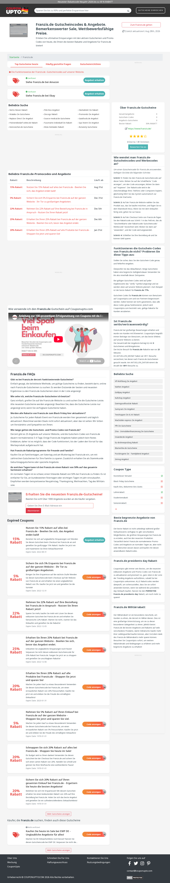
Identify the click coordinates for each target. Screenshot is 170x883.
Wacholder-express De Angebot (128, 420)
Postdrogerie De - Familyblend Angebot (132, 453)
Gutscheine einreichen (150, 10)
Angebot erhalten (94, 80)
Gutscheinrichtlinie (90, 64)
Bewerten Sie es (138, 146)
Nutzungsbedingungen (98, 862)
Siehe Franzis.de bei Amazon (42, 82)
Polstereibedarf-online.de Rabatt (23, 122)
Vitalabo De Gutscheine (19, 114)
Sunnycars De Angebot (125, 409)
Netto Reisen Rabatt (18, 110)
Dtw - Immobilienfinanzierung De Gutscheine (134, 431)
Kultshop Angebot (123, 398)
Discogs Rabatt (51, 114)
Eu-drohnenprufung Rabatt (126, 442)
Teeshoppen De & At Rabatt (127, 414)
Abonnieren (33, 510)
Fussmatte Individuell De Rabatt (58, 122)
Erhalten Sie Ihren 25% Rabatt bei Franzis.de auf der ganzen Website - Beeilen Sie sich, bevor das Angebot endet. (57, 221)
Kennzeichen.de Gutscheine (21, 127)
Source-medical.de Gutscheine (57, 118)
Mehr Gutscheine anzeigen (58, 814)
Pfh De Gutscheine (123, 426)
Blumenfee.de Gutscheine (126, 448)
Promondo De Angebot (89, 114)
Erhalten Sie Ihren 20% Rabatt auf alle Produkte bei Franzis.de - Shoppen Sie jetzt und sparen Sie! (58, 232)
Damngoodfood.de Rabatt (126, 403)
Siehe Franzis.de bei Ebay (40, 95)
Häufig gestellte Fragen (58, 64)
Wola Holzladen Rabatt (54, 127)
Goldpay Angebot (122, 392)
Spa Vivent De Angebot (89, 122)
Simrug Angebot (122, 459)
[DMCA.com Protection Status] (135, 877)
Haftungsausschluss (57, 862)
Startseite (14, 57)
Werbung (12, 862)
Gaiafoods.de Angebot (88, 118)
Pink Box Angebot (52, 110)
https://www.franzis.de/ (139, 128)
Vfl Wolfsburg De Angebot (126, 381)
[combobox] (82, 10)
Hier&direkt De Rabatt (88, 110)
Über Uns (12, 858)
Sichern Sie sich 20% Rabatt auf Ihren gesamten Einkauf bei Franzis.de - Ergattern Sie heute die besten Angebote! (51, 783)
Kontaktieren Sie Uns (97, 858)
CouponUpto (13, 866)
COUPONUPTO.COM (34, 877)
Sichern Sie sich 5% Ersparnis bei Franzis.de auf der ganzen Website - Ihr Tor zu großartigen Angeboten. (56, 199)
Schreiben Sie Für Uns (58, 858)
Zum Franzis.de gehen (141, 24)
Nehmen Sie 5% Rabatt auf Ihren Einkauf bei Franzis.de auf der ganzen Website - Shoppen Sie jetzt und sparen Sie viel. (52, 715)
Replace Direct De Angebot (21, 118)
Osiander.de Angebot (124, 437)
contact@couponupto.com (139, 870)
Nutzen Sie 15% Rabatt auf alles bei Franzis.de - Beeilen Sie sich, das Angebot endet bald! (56, 189)
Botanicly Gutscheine (88, 127)
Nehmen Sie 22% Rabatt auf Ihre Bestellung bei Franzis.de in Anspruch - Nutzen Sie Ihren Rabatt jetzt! (57, 210)
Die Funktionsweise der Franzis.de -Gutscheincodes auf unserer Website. (47, 71)
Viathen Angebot (122, 386)
